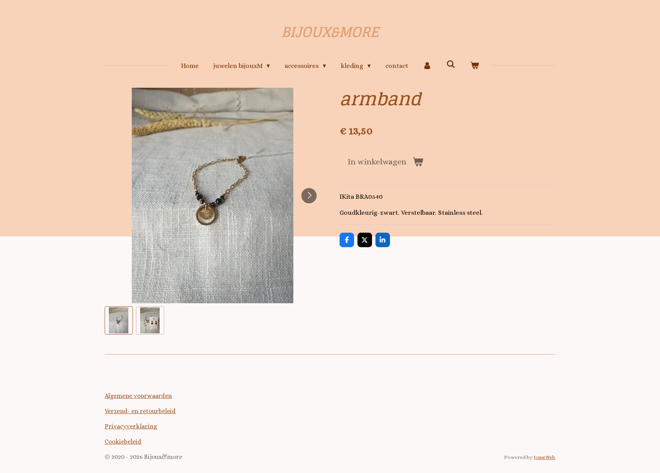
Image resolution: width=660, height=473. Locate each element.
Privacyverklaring (131, 426)
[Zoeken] (451, 64)
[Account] (427, 66)
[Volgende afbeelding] (309, 195)
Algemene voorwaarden (138, 395)
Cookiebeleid (123, 441)
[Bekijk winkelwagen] (475, 66)
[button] (119, 320)
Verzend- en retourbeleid (140, 411)
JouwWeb (544, 457)
